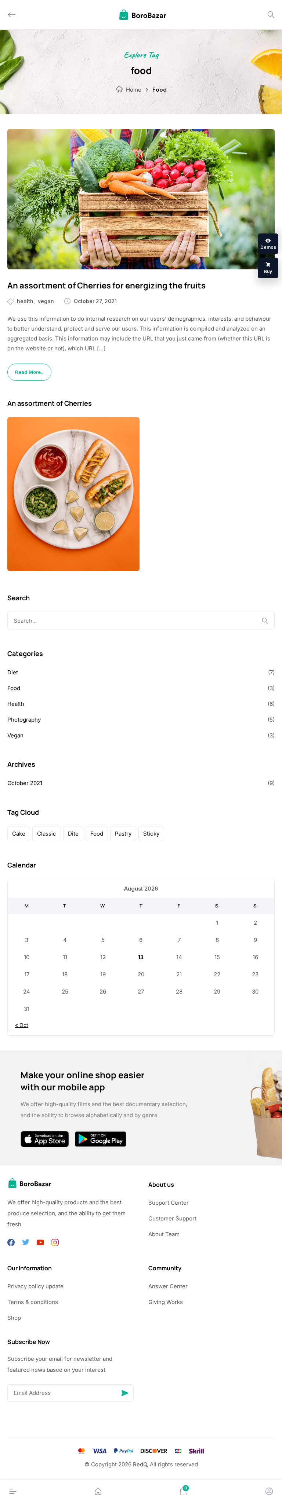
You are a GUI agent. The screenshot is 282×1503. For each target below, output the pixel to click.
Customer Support (172, 1218)
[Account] (269, 1491)
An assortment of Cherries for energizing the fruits (106, 285)
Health (25, 301)
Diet (12, 672)
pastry (123, 833)
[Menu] (13, 1491)
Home (133, 89)
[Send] (125, 1393)
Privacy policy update (35, 1286)
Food (13, 688)
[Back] (12, 15)
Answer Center (168, 1286)
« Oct (21, 1025)
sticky (151, 833)
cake (18, 833)
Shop (14, 1317)
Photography (24, 719)
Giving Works (165, 1301)
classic (46, 833)
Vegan (46, 301)
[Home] (98, 1491)
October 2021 (24, 783)
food (96, 833)
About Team (164, 1234)
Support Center (168, 1202)
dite (73, 833)
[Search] (271, 14)
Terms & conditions (32, 1301)
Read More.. (29, 372)
